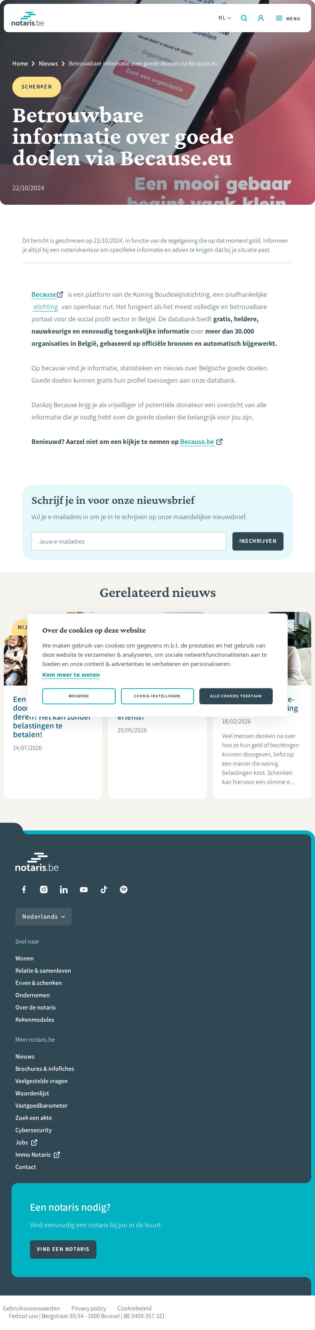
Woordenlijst (32, 1093)
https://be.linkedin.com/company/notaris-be (64, 889)
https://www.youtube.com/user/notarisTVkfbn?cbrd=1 (84, 889)
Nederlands (40, 916)
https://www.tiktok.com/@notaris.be (104, 889)
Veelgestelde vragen (41, 1081)
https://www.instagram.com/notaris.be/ (44, 889)
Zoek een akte (33, 1117)
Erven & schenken (38, 982)
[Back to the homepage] (28, 18)
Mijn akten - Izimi (260, 18)
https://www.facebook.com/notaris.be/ (24, 889)
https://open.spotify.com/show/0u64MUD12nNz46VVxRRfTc (124, 889)
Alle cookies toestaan (236, 696)
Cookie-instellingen (157, 696)
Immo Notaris (33, 1154)
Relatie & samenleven (43, 970)
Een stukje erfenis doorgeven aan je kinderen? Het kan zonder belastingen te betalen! (52, 717)
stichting (45, 306)
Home (20, 63)
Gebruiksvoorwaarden (31, 1308)
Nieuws (48, 63)
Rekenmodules (34, 1019)
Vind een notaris (63, 1249)
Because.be (198, 441)
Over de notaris (35, 1007)
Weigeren (79, 696)
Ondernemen (32, 995)
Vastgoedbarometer (41, 1105)
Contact (25, 1167)
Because (44, 294)
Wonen (24, 958)
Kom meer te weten (71, 674)
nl (222, 18)
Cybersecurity (33, 1130)
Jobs (21, 1142)
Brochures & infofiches (44, 1068)
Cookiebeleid (135, 1308)
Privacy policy (88, 1308)
